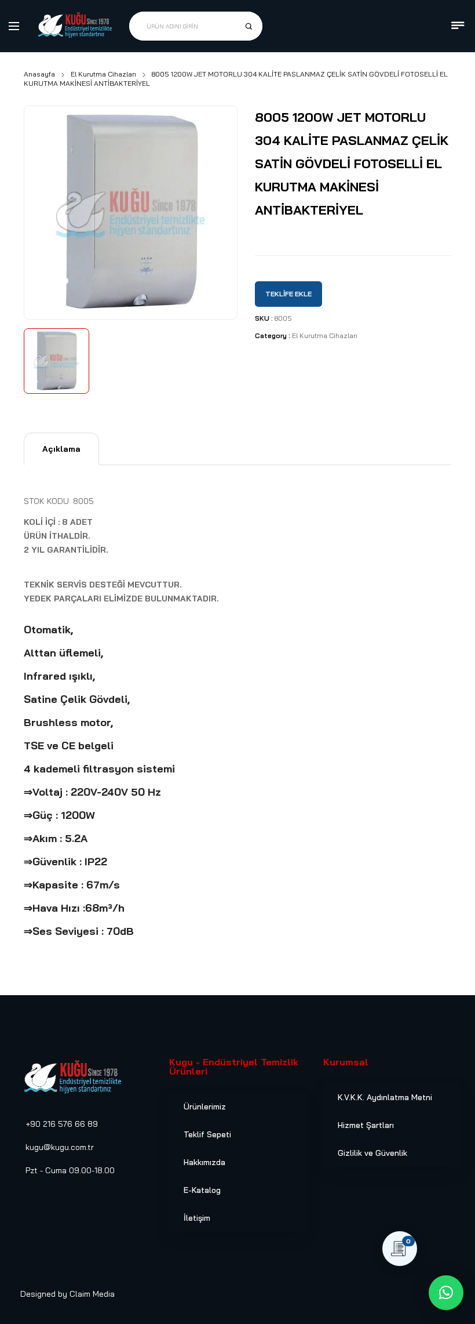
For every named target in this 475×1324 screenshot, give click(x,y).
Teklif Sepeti (207, 1134)
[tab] (61, 449)
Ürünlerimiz (205, 1106)
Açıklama (61, 449)
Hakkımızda (204, 1162)
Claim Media (92, 1294)
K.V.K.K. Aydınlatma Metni (385, 1097)
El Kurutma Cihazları (103, 74)
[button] (446, 1292)
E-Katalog (202, 1190)
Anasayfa (39, 74)
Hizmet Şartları (366, 1125)
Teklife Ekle (288, 293)
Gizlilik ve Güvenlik (372, 1153)
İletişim (197, 1218)
